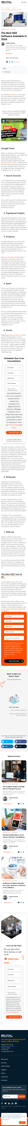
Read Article (7, 803)
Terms (14, 428)
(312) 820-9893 (4, 1049)
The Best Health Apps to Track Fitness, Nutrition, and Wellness (14, 836)
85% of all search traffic (8, 163)
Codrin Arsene (13, 798)
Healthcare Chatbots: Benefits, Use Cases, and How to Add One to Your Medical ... (14, 885)
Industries (4, 1077)
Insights (3, 1070)
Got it (22, 1122)
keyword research (14, 335)
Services (4, 1063)
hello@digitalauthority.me (7, 1051)
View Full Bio (16, 62)
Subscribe (22, 1096)
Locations (4, 1080)
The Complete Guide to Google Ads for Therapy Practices (13, 788)
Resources (4, 1059)
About (3, 1073)
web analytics (10, 257)
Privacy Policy (14, 425)
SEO (4, 68)
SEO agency (13, 95)
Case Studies (5, 1066)
